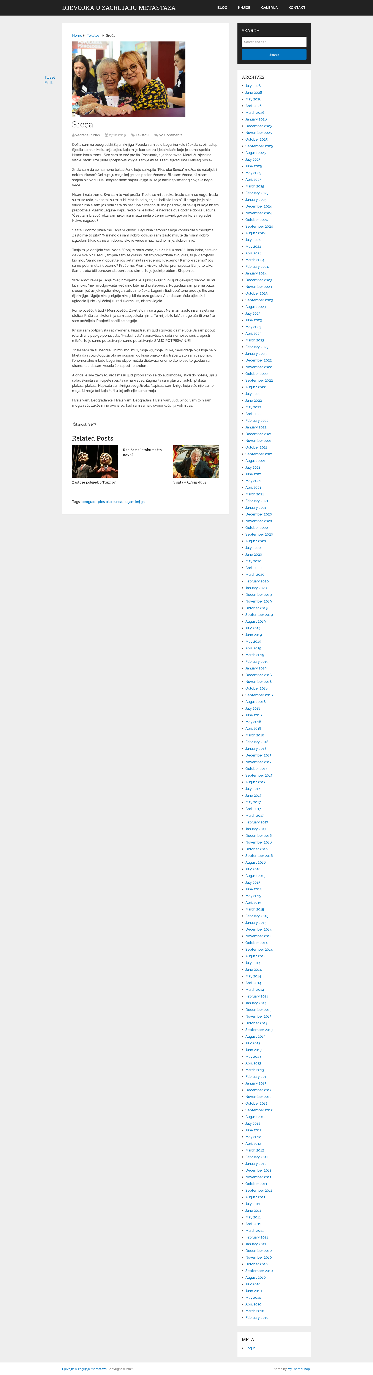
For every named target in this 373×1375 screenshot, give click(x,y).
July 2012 (252, 1123)
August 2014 (255, 956)
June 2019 (253, 635)
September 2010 (259, 1271)
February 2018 (257, 742)
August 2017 (255, 782)
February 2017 (256, 822)
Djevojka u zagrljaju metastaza (119, 8)
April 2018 (253, 728)
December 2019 (258, 595)
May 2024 (253, 246)
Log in (250, 1348)
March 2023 (254, 340)
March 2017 (254, 816)
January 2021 (255, 508)
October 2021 (256, 447)
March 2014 (254, 990)
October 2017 (256, 769)
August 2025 (255, 153)
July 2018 (253, 708)
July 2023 (253, 313)
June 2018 (253, 715)
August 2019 (255, 621)
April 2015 (253, 903)
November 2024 (258, 213)
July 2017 (252, 789)
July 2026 (253, 86)
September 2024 (259, 226)
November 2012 (258, 1097)
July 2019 (253, 628)
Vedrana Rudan (87, 135)
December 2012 (258, 1090)
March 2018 (254, 735)
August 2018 (255, 702)
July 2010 (253, 1284)
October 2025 (256, 139)
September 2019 (259, 615)
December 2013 (258, 1010)
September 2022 (259, 380)
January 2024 (256, 273)
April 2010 (253, 1304)
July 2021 (252, 467)
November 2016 (258, 842)
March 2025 (254, 186)
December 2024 (258, 206)
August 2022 (255, 387)
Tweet (49, 77)
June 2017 (253, 795)
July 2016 (253, 869)
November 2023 (258, 287)
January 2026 (256, 119)
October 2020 (256, 528)
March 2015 (254, 909)
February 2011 (256, 1237)
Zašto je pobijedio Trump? (93, 482)
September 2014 (259, 949)
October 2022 (256, 374)
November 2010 (258, 1257)
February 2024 (257, 267)
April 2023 (253, 333)
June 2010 (253, 1291)
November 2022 (258, 367)
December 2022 (258, 360)
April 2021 (253, 487)
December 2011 (258, 1170)
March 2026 (254, 113)
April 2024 (253, 253)
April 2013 (253, 1063)
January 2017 (255, 829)
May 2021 (253, 481)
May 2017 (253, 802)
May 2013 (253, 1057)
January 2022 (256, 427)
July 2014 (253, 963)
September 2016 (259, 856)
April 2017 (253, 809)
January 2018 (256, 749)
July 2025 (253, 159)
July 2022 (253, 394)
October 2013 (256, 1023)
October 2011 (256, 1184)
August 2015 (255, 876)
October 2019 (256, 608)
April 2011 (253, 1224)
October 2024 (256, 220)
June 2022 (253, 400)
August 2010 (255, 1277)
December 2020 (258, 514)
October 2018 (256, 688)
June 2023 (253, 320)
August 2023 (255, 307)
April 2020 (253, 568)
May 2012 (253, 1137)
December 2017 (258, 755)
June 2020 (253, 554)
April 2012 (253, 1144)
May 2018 (253, 722)
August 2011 (255, 1197)
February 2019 (257, 662)
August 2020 (255, 541)
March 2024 (254, 260)
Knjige (244, 8)
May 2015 (253, 896)
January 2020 (256, 588)
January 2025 (256, 200)
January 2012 (255, 1164)
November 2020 (258, 521)
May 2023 (253, 327)
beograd (88, 502)
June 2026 (253, 92)
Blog (222, 8)
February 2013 (256, 1077)
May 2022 (253, 407)
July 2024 (253, 240)
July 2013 (252, 1043)
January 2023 (256, 354)
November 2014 (258, 936)
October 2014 (256, 943)
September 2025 (259, 146)
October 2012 (256, 1103)
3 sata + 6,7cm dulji (189, 482)
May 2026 (253, 99)
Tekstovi (142, 135)
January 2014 (256, 1003)
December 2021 (258, 434)
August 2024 (255, 233)
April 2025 (253, 180)
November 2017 (258, 762)
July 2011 (252, 1204)
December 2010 (258, 1251)
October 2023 (256, 293)
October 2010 (256, 1264)
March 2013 (254, 1070)
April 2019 (253, 648)
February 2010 (257, 1318)
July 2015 (252, 882)
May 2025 (253, 173)
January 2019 (256, 668)
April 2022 (253, 414)
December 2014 (258, 929)
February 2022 (257, 421)
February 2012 (256, 1157)
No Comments (170, 135)
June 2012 (253, 1130)
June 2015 (253, 889)
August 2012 (255, 1117)
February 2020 (257, 581)
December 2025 (258, 126)
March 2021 (254, 494)
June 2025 (253, 166)
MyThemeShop (299, 1369)
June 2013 (253, 1050)
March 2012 (254, 1150)
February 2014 (257, 996)
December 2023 (258, 280)
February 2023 (257, 347)
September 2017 (259, 775)
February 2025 (257, 193)
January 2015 (255, 923)
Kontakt (297, 8)
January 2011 (255, 1244)
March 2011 (254, 1231)
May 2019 (253, 641)
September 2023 (259, 300)
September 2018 (259, 695)
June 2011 (253, 1210)
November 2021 (258, 441)
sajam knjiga (135, 502)
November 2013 (258, 1016)
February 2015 (256, 916)
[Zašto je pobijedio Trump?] (95, 461)
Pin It (48, 83)
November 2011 (258, 1177)
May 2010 (253, 1298)
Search (274, 54)
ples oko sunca (110, 502)
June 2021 (253, 474)
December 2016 (258, 836)
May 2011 (253, 1217)
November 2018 (258, 682)
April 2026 (253, 106)
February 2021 (256, 501)
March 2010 (254, 1311)
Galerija (269, 8)
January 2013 (255, 1083)
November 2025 (258, 133)
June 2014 (253, 969)
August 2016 (255, 862)
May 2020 (253, 561)
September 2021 (259, 454)
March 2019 (254, 655)
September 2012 (259, 1110)
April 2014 (253, 983)
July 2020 (253, 548)
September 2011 (258, 1190)
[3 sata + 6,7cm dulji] (196, 461)
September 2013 (259, 1030)
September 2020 (259, 534)
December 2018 (258, 675)
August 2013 (255, 1036)
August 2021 (255, 461)
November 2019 (258, 601)
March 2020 (254, 575)
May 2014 (253, 976)
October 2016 (256, 849)
